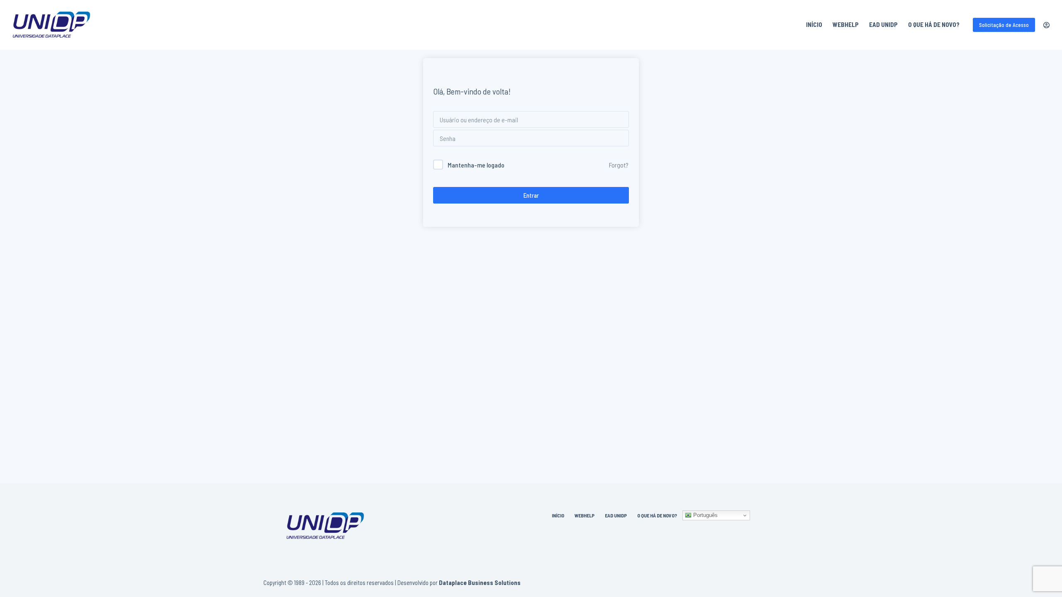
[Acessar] (1046, 25)
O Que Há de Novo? (934, 24)
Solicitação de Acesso (1004, 25)
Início (814, 24)
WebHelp (846, 24)
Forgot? (618, 165)
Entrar (531, 195)
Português (705, 515)
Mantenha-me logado (476, 165)
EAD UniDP (883, 24)
